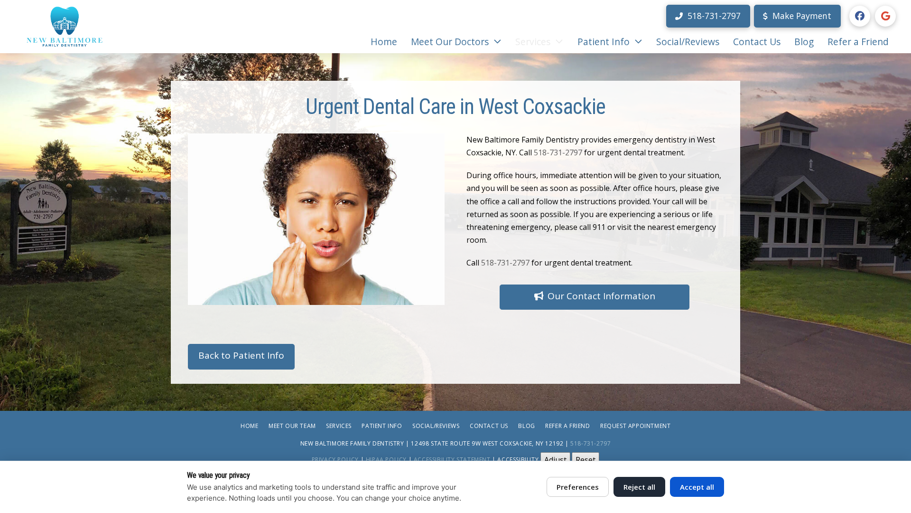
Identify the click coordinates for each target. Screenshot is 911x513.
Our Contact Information (601, 296)
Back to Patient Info (241, 355)
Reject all (639, 487)
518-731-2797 (558, 152)
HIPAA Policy (386, 460)
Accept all (697, 487)
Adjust (555, 460)
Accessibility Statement (452, 460)
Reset (585, 460)
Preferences (578, 487)
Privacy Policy (335, 460)
